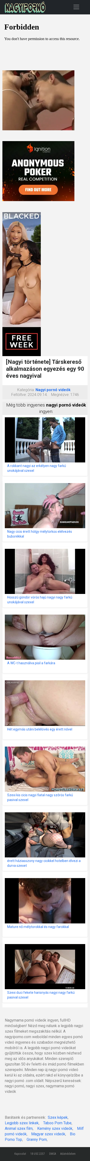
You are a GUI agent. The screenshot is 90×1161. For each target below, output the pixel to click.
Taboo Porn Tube (57, 1123)
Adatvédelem (68, 1153)
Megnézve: (60, 394)
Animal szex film (19, 1128)
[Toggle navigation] (76, 7)
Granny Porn (37, 1139)
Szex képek (58, 1117)
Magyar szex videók (48, 1134)
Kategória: (26, 390)
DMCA (52, 1153)
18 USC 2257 (37, 1153)
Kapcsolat (20, 1153)
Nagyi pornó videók (53, 390)
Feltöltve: (19, 394)
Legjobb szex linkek (22, 1123)
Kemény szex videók (54, 1128)
